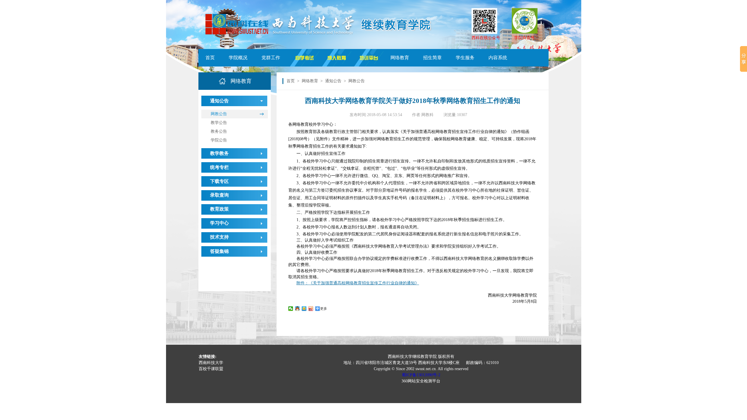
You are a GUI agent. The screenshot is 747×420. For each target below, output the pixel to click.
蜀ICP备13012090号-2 (421, 375)
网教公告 (219, 114)
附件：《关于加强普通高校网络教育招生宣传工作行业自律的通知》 (357, 283)
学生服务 (465, 57)
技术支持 (219, 237)
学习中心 (219, 222)
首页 (210, 57)
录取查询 (219, 194)
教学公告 (219, 122)
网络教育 (399, 57)
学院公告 (219, 140)
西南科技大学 (211, 362)
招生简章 (432, 57)
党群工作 (270, 57)
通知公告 (333, 81)
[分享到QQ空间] (304, 308)
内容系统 (497, 57)
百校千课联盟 (211, 369)
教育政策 (219, 208)
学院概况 (238, 57)
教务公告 (219, 131)
